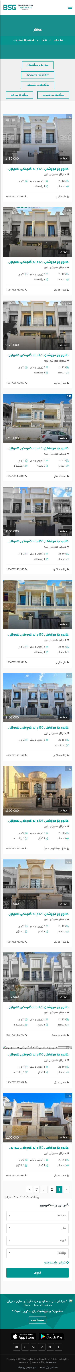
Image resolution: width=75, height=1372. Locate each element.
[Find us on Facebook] (58, 1347)
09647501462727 (15, 1034)
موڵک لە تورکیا (19, 95)
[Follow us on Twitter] (50, 1347)
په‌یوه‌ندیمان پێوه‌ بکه (26, 1367)
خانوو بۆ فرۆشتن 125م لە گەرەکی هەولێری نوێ (34, 262)
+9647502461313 (15, 569)
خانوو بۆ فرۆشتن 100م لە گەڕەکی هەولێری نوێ (34, 541)
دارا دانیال (61, 196)
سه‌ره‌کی (58, 40)
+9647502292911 (15, 196)
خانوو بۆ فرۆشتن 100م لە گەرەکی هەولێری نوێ (34, 1054)
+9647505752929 (15, 289)
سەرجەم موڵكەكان (38, 65)
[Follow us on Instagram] (42, 1347)
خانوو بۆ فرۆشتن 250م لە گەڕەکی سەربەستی (36, 1148)
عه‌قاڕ (44, 40)
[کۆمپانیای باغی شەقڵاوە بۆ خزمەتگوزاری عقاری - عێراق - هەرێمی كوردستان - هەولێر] (18, 7)
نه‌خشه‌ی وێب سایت (49, 1367)
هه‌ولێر (62, 174)
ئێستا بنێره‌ (37, 1320)
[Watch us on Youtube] (16, 1347)
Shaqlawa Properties (37, 75)
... (44, 1189)
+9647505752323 (15, 848)
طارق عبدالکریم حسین (55, 848)
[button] (37, 1215)
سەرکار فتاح (60, 476)
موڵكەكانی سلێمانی (37, 85)
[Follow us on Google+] (33, 1347)
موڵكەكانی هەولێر (53, 95)
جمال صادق (60, 289)
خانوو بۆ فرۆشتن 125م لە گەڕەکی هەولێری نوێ (34, 169)
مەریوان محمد (59, 1035)
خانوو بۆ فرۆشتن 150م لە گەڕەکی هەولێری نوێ (34, 634)
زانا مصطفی (59, 569)
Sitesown (51, 1362)
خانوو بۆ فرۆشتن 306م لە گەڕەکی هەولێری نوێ (34, 821)
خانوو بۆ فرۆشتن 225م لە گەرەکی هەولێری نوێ (34, 448)
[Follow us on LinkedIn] (25, 1347)
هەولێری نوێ (51, 174)
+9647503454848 (15, 476)
